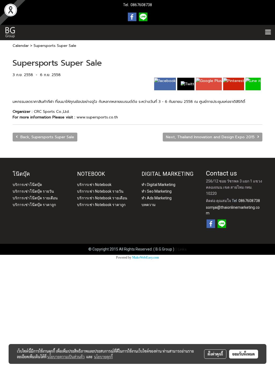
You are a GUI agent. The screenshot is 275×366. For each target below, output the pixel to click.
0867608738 (141, 5)
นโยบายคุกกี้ (103, 356)
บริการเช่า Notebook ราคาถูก (101, 205)
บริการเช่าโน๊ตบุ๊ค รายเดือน (35, 198)
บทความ (148, 205)
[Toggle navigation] (268, 32)
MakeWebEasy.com (145, 257)
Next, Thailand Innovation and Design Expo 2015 (211, 137)
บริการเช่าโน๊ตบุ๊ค (27, 184)
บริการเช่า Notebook (94, 184)
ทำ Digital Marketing (158, 184)
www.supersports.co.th (97, 117)
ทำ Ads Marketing (157, 198)
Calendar (21, 45)
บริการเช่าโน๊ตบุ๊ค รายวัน (33, 191)
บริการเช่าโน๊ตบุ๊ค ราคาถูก (34, 205)
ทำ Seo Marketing (157, 191)
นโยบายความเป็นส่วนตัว (66, 356)
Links (182, 249)
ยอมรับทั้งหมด (243, 354)
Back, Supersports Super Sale (46, 137)
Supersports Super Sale (55, 45)
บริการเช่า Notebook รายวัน (100, 191)
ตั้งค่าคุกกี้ (215, 354)
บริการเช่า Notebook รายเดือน (102, 198)
